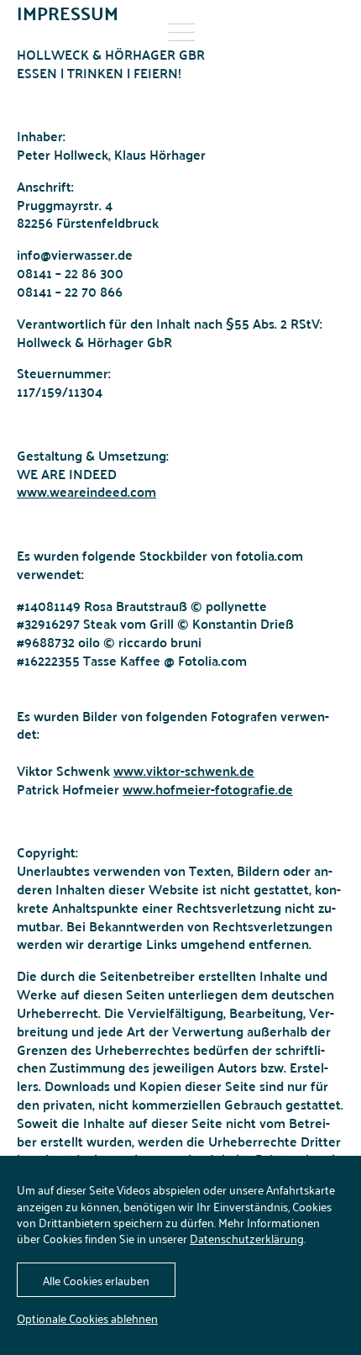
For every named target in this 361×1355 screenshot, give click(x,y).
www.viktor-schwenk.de (183, 770)
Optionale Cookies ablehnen (87, 1317)
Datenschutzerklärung (247, 1237)
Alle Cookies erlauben (96, 1279)
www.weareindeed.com (86, 491)
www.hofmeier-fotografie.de (208, 789)
